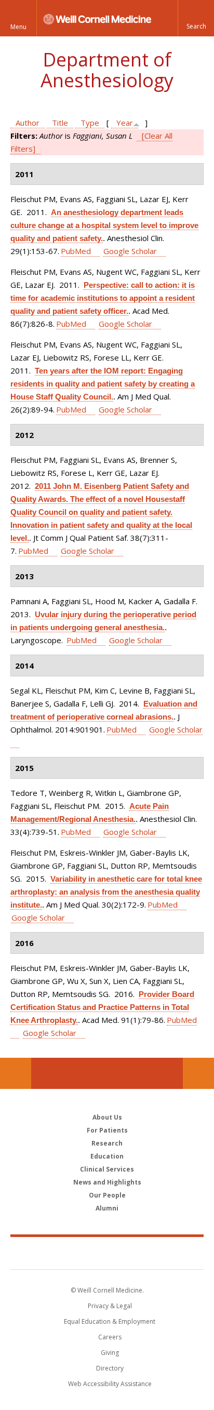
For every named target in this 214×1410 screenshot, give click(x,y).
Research (107, 1143)
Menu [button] (18, 26)
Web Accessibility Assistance (110, 1383)
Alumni (107, 1208)
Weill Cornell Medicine (107, 1252)
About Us (107, 1117)
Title (60, 122)
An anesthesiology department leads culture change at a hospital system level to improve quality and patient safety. (104, 225)
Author (27, 122)
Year (124, 122)
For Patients (107, 1130)
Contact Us (198, 1073)
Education (107, 1156)
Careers (110, 1337)
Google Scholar (130, 251)
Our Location (15, 1073)
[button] (196, 18)
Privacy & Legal (110, 1305)
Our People (107, 1195)
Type (90, 122)
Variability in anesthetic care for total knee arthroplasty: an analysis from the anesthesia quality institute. (106, 891)
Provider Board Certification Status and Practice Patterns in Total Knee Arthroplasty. (102, 1007)
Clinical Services (107, 1169)
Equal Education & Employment (109, 1321)
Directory (110, 1368)
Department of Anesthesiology (107, 70)
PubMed (76, 251)
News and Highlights (107, 1182)
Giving (110, 1352)
